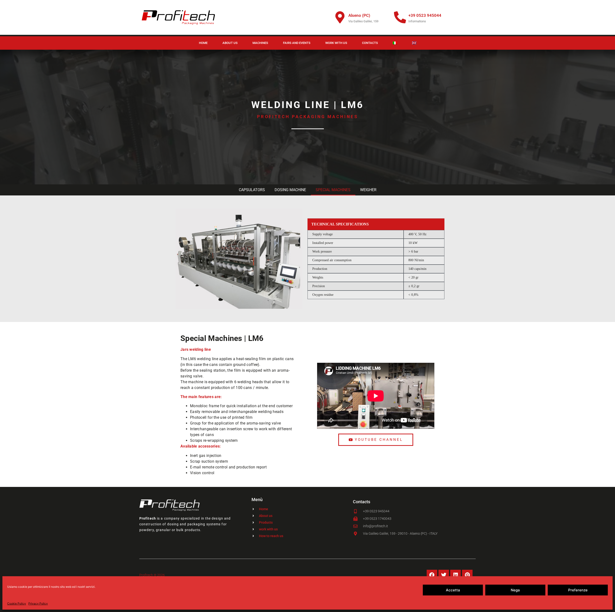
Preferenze (578, 590)
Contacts (370, 43)
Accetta (453, 590)
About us (230, 43)
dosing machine (290, 190)
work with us (336, 43)
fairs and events (296, 43)
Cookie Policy (16, 603)
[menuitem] (395, 43)
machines (260, 43)
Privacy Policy (38, 603)
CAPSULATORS (252, 190)
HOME (203, 43)
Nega (515, 590)
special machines (333, 190)
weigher (368, 190)
